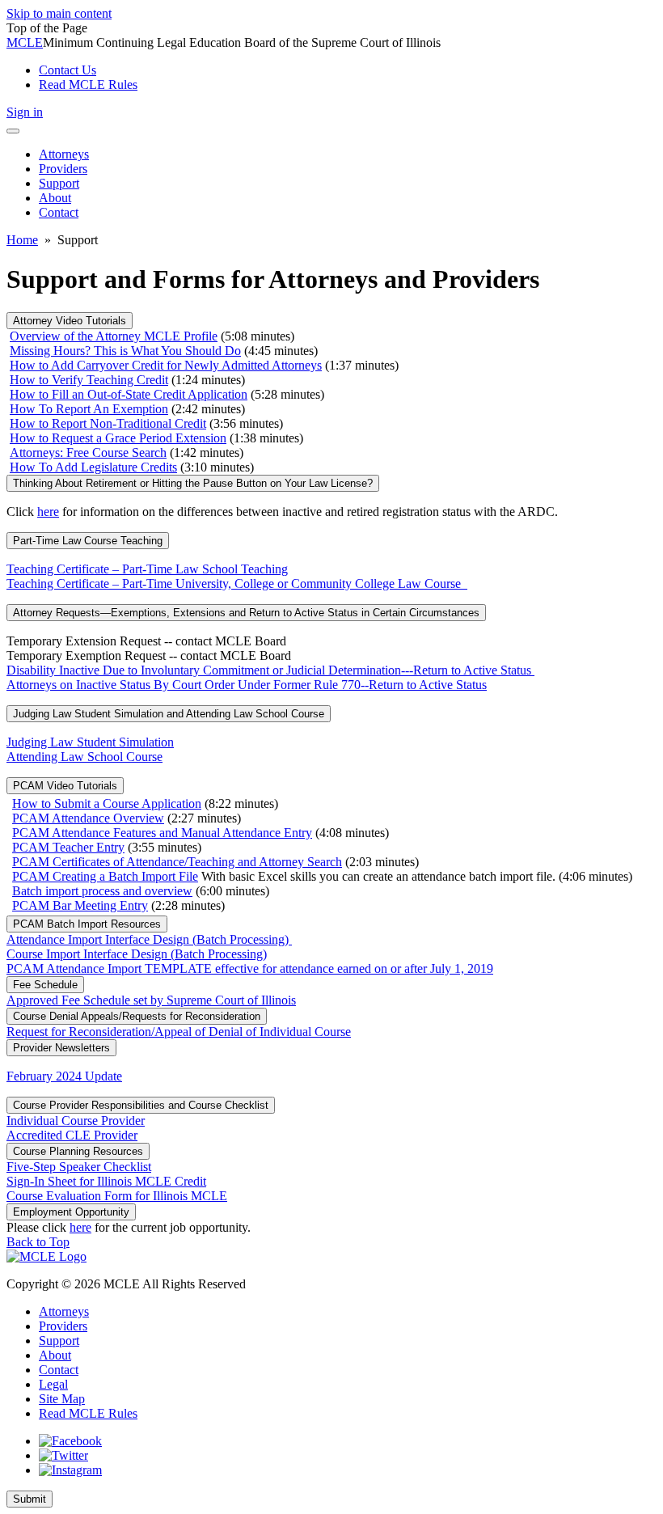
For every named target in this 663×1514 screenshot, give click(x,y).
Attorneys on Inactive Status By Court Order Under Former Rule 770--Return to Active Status (246, 684)
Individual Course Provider (75, 1120)
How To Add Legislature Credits (93, 467)
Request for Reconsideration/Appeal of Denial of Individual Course (178, 1031)
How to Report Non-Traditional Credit (108, 423)
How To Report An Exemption (89, 409)
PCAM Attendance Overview (88, 818)
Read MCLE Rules (88, 1413)
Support (59, 1340)
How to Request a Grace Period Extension (118, 438)
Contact (58, 1370)
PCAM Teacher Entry (68, 847)
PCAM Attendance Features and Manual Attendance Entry (162, 832)
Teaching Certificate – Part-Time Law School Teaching (147, 569)
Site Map (62, 1399)
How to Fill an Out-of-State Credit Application (128, 394)
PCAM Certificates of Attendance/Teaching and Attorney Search (177, 862)
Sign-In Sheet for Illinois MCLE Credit (106, 1181)
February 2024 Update (64, 1076)
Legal (53, 1384)
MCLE (24, 42)
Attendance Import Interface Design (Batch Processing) (149, 939)
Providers (63, 1326)
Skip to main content (59, 13)
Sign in (24, 112)
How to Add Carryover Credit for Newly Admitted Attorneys (166, 365)
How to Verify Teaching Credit (89, 380)
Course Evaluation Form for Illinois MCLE (116, 1196)
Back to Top (38, 1242)
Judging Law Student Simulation (90, 742)
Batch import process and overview (102, 891)
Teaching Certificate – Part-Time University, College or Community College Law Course (236, 583)
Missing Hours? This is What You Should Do (125, 350)
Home (22, 240)
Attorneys (64, 1311)
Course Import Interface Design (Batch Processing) (136, 954)
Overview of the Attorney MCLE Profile (113, 336)
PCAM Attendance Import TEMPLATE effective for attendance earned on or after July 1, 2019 (249, 968)
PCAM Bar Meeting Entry (80, 905)
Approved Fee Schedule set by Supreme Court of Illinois (151, 1000)
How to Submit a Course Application (106, 803)
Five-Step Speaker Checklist (78, 1167)
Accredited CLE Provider (71, 1135)
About (55, 1355)
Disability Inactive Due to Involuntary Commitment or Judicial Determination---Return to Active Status (270, 670)
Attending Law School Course (84, 756)
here (48, 511)
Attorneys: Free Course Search (88, 452)
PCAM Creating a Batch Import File (105, 876)
